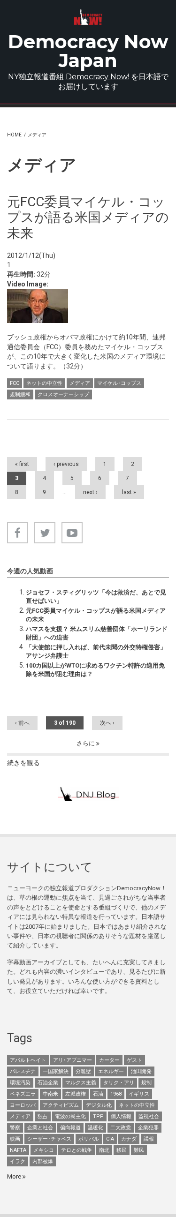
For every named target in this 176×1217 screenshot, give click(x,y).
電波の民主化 (70, 1116)
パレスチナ (23, 1071)
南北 (104, 1150)
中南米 (50, 1094)
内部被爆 (42, 1161)
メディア (79, 383)
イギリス (139, 1094)
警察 (15, 1128)
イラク (17, 1161)
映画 (15, 1139)
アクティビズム (61, 1105)
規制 (146, 1083)
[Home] (88, 17)
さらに (86, 743)
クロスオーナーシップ (63, 394)
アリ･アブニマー (72, 1060)
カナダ (129, 1139)
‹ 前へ (22, 723)
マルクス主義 (80, 1083)
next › (90, 492)
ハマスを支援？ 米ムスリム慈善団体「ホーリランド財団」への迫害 (97, 633)
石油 (98, 1094)
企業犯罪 (148, 1128)
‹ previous (66, 464)
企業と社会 (40, 1128)
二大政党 (120, 1128)
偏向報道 (70, 1128)
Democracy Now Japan (88, 51)
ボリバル (88, 1139)
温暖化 (95, 1128)
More (15, 1176)
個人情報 (121, 1116)
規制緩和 (20, 394)
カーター (109, 1060)
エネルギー (111, 1071)
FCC (14, 383)
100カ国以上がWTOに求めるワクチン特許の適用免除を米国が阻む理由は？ (95, 669)
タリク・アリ (118, 1083)
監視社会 (148, 1116)
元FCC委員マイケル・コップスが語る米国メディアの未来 (96, 615)
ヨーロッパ (23, 1105)
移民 (121, 1150)
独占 (43, 1116)
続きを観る (23, 762)
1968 (116, 1094)
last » (129, 492)
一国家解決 (56, 1071)
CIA (110, 1139)
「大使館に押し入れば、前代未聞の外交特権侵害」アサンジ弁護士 (96, 651)
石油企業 (48, 1083)
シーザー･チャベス (49, 1139)
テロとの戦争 (76, 1150)
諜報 (149, 1139)
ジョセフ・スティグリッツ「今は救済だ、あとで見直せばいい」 (96, 596)
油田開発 (141, 1071)
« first (22, 464)
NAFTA (18, 1150)
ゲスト (134, 1060)
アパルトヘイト (28, 1060)
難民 (139, 1150)
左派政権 (75, 1094)
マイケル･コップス (119, 383)
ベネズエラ (23, 1094)
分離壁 (83, 1071)
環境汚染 (20, 1083)
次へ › (107, 723)
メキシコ (43, 1150)
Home (14, 134)
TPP (98, 1116)
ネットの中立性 (44, 383)
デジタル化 (99, 1105)
